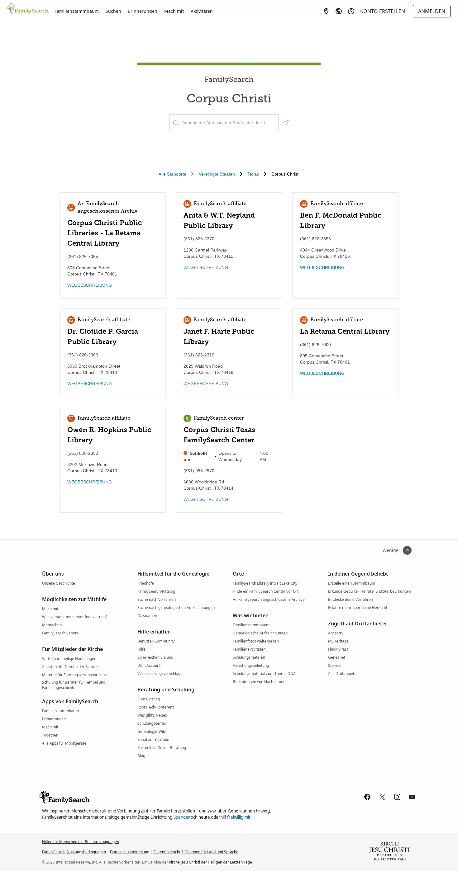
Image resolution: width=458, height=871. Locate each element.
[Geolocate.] (286, 122)
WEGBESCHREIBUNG (89, 285)
